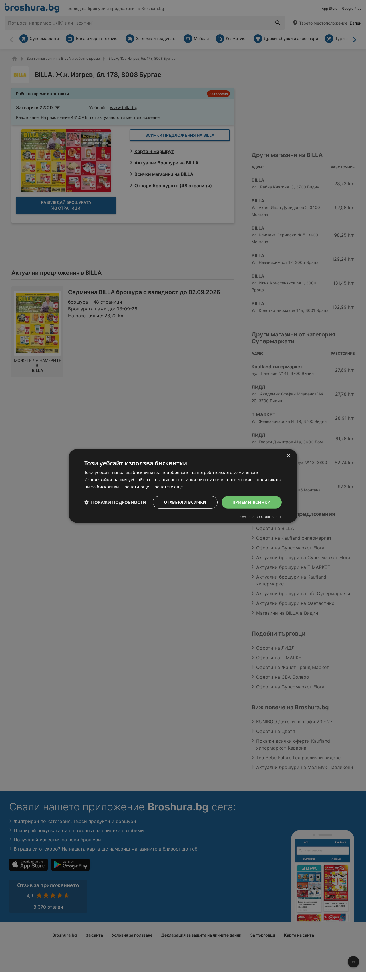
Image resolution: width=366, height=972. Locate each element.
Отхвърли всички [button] (185, 502)
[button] (115, 502)
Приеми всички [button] (251, 502)
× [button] (288, 456)
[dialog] (183, 486)
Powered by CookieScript (259, 517)
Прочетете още (167, 486)
